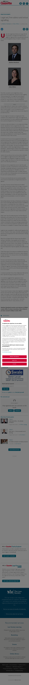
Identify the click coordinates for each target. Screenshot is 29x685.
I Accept (14, 364)
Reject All (14, 360)
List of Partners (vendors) (6, 352)
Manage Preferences (14, 356)
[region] (14, 342)
